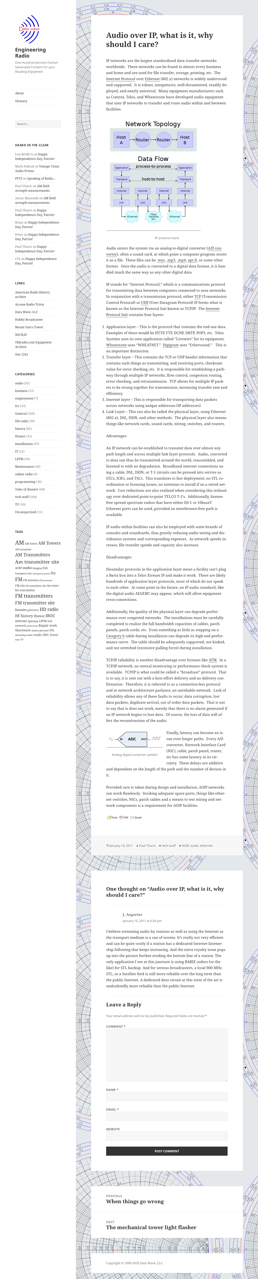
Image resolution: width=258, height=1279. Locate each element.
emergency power (41, 573)
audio (19, 383)
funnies (21, 609)
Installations (24, 444)
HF (17, 615)
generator (33, 610)
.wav (161, 260)
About (19, 93)
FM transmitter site (35, 603)
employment (24, 398)
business (21, 391)
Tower (54, 635)
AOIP (18, 568)
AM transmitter (23, 549)
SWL (46, 635)
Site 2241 (21, 354)
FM (18, 579)
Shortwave (23, 630)
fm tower (53, 585)
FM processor (45, 580)
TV (17, 504)
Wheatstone (116, 344)
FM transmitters (34, 596)
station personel (40, 630)
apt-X (192, 260)
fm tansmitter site (36, 585)
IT (16, 451)
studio (37, 635)
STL (51, 630)
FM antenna (31, 580)
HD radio (21, 421)
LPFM (19, 459)
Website (113, 1129)
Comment (116, 1026)
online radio (24, 474)
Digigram (171, 344)
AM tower (31, 543)
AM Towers (49, 543)
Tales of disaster (27, 489)
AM (19, 542)
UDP (144, 302)
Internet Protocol (120, 78)
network (20, 625)
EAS (45, 568)
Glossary (21, 101)
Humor (20, 436)
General (21, 413)
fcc (17, 406)
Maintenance (24, 466)
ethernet (206, 846)
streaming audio (24, 635)
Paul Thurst (147, 846)
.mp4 (181, 260)
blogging (37, 568)
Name (112, 1090)
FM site (20, 585)
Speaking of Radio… (41, 178)
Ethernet (152, 78)
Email (112, 1109)
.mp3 (171, 260)
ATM (213, 659)
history (20, 429)
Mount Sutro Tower (29, 327)
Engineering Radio (30, 52)
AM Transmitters (32, 555)
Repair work (48, 625)
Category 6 (115, 635)
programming (25, 482)
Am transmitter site (37, 561)
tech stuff (22, 497)
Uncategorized (25, 512)
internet (21, 621)
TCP (197, 296)
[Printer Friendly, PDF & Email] (124, 817)
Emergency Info (23, 573)
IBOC (50, 615)
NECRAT (21, 335)
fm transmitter (25, 590)
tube (17, 639)
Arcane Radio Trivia (29, 304)
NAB (49, 621)
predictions (32, 626)
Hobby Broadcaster (29, 319)
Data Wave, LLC (26, 312)
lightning (33, 621)
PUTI (18, 178)
